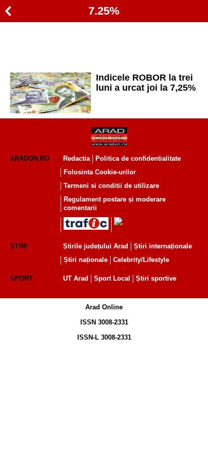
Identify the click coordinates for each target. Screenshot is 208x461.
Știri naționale (86, 260)
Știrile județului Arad (95, 246)
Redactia (76, 158)
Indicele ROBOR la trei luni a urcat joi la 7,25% (146, 83)
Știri (18, 246)
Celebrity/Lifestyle (141, 260)
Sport (21, 278)
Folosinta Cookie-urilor (100, 172)
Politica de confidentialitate (138, 158)
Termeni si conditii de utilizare (111, 185)
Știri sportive (156, 278)
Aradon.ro (29, 158)
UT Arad (75, 278)
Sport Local (112, 278)
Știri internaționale (163, 246)
